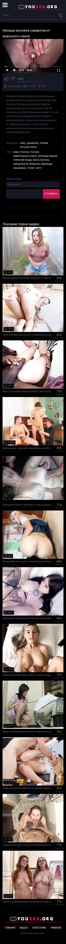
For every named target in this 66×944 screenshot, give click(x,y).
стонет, (31, 168)
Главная (10, 927)
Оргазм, (44, 143)
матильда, (46, 164)
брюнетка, (34, 164)
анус (38, 168)
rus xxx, (44, 160)
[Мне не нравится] (13, 79)
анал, (16, 152)
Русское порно (28, 147)
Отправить (51, 193)
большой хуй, (20, 164)
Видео (24, 927)
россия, (35, 152)
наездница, (19, 168)
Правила (55, 927)
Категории (39, 927)
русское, (25, 152)
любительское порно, (25, 156)
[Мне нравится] (6, 79)
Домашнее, (33, 143)
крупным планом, (48, 156)
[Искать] (60, 15)
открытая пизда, (22, 160)
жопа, (36, 160)
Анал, (23, 143)
